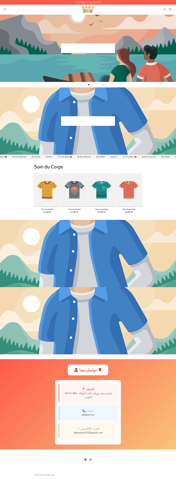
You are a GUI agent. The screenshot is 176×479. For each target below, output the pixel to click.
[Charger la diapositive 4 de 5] (88, 84)
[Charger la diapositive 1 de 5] (78, 84)
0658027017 (88, 415)
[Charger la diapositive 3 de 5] (85, 84)
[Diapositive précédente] (72, 84)
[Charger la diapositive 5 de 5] (92, 84)
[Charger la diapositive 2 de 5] (81, 84)
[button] (5, 9)
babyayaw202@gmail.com (88, 432)
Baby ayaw (43, 475)
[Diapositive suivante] (98, 84)
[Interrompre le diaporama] (104, 84)
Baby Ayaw (51, 475)
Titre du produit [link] (47, 209)
